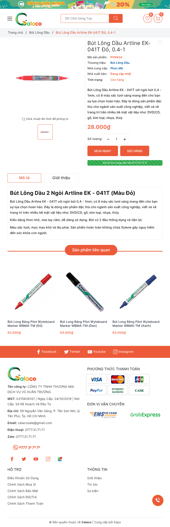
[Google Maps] (60, 459)
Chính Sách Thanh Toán (25, 504)
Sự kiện (93, 491)
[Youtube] (36, 459)
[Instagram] (48, 459)
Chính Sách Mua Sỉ (22, 484)
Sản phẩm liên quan (91, 250)
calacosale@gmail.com (35, 423)
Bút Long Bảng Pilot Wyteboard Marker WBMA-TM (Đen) (83, 324)
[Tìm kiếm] (116, 18)
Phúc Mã (116, 68)
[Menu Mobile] (10, 18)
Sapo (117, 522)
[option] (45, 77)
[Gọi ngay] (157, 500)
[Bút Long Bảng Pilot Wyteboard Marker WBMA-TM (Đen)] (85, 292)
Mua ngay (102, 151)
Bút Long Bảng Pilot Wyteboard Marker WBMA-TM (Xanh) (136, 324)
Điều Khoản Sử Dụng (23, 478)
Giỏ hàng (134, 151)
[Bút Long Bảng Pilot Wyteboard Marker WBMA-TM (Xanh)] (137, 292)
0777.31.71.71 (35, 430)
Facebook (48, 352)
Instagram (125, 352)
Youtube (99, 352)
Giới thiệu (94, 478)
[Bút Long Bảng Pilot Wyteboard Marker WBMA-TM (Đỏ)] (33, 292)
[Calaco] (85, 4)
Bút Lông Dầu (120, 63)
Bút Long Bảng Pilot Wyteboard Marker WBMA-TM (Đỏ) (31, 324)
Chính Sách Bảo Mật (23, 491)
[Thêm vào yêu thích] (160, 42)
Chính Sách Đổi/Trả (22, 497)
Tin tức (92, 484)
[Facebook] (12, 459)
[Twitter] (24, 459)
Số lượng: (94, 139)
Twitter (74, 352)
